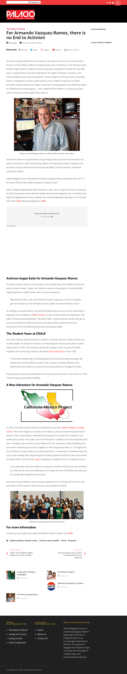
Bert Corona (39, 315)
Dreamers (72, 540)
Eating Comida (15, 638)
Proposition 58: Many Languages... (26, 573)
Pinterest (58, 50)
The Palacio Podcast (35, 43)
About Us (41, 634)
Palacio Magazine (98, 29)
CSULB (63, 540)
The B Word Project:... (67, 572)
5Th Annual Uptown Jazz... (28, 594)
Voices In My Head (17, 642)
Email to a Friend (73, 50)
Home (40, 630)
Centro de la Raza (56, 351)
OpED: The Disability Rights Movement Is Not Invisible (21, 554)
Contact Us (42, 638)
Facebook (24, 50)
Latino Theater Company (101, 43)
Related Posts (15, 565)
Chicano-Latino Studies (49, 540)
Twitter (35, 50)
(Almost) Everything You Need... (71, 583)
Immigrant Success (18, 634)
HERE (18, 201)
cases (37, 459)
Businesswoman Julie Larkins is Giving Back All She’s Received (70, 555)
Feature (25, 43)
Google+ (46, 50)
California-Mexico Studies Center (24, 540)
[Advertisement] (46, 252)
